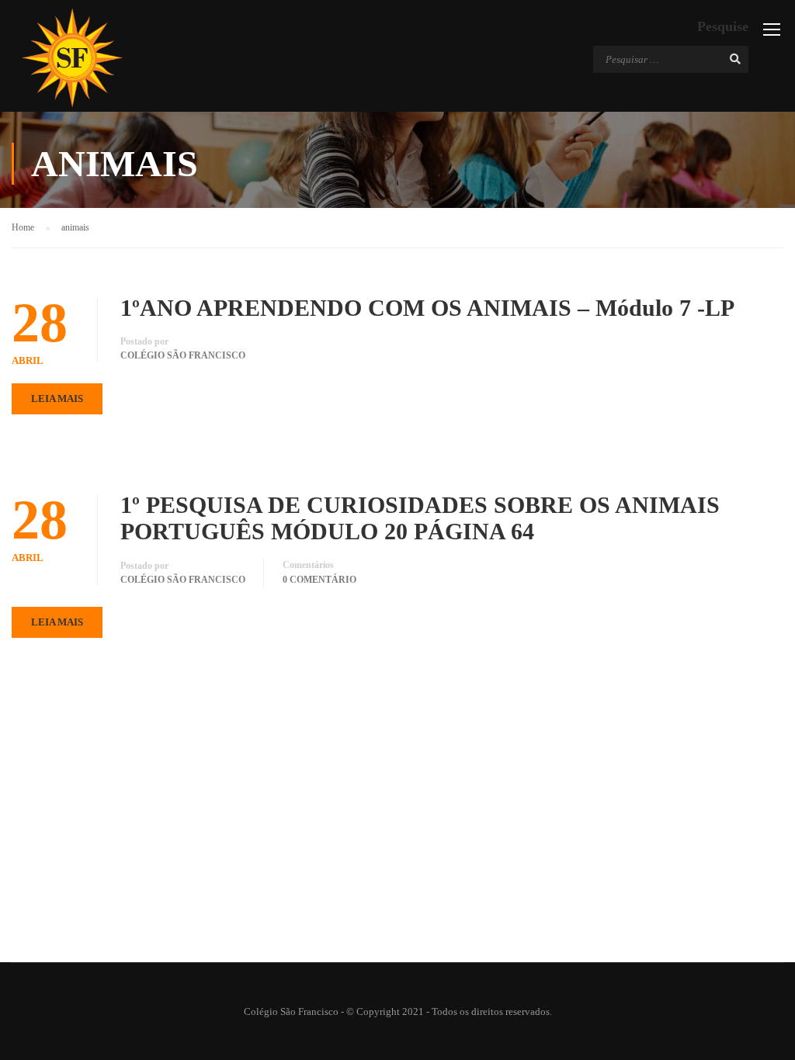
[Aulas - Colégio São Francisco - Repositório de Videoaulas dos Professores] (72, 58)
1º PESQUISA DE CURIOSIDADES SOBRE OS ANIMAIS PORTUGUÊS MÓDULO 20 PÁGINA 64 (420, 518)
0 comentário (319, 579)
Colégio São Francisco (182, 355)
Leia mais (57, 398)
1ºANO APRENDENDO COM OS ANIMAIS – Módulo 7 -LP (427, 307)
